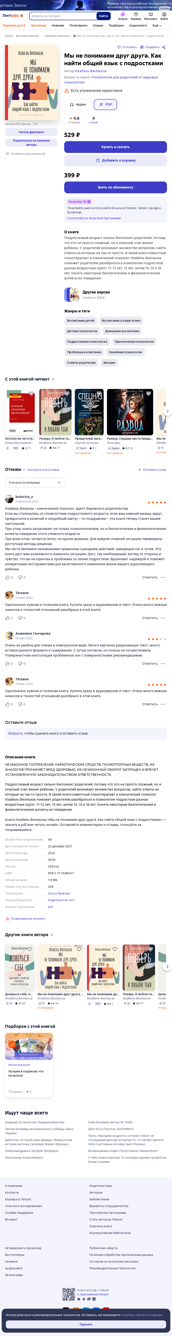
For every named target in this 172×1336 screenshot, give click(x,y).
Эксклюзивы (14, 1275)
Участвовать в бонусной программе (94, 218)
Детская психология (82, 331)
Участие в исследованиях (23, 1206)
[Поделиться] (164, 47)
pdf (50, 907)
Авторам (95, 1192)
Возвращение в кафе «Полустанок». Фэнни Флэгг (123, 1151)
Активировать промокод (23, 1248)
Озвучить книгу (100, 1226)
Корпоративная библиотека (110, 1233)
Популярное (78, 25)
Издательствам (100, 1186)
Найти (103, 16)
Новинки (58, 25)
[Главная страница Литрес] (13, 16)
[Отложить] (31, 394)
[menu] (35, 483)
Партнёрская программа (107, 1213)
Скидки (98, 25)
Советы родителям (81, 363)
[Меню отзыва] (163, 577)
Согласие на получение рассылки (113, 1261)
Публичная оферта (103, 1248)
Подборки (116, 25)
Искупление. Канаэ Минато (24, 1158)
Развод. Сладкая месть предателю (130, 438)
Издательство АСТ (61, 900)
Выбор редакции (19, 1065)
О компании (13, 1186)
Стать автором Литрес (105, 1219)
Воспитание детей (80, 320)
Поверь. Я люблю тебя (55, 438)
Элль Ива (113, 443)
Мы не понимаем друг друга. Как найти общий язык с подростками (61, 994)
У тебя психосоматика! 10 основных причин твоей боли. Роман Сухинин (127, 1160)
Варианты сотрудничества (108, 1206)
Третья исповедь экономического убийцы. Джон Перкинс (39, 1131)
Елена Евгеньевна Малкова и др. (20, 443)
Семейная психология (125, 352)
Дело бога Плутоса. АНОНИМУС (111, 1129)
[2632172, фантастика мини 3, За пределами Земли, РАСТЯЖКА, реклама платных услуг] (86, 5)
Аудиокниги (138, 25)
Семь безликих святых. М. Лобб (110, 1122)
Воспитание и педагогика (121, 320)
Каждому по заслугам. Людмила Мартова (34, 1122)
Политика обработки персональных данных (121, 1255)
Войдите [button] (15, 733)
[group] (86, 499)
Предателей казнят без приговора (89, 438)
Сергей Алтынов (87, 443)
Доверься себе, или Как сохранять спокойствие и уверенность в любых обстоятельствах (19, 994)
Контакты (12, 1192)
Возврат (11, 1219)
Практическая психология (134, 342)
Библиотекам (99, 1199)
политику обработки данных (142, 1315)
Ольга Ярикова (59, 893)
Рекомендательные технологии (112, 1268)
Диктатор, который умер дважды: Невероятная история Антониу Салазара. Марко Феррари (38, 1142)
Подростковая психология (87, 342)
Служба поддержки (19, 1213)
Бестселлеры (14, 1255)
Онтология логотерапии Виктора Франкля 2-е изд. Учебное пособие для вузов (20, 438)
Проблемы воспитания (84, 352)
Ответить (150, 577)
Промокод (38, 25)
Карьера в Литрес (18, 1199)
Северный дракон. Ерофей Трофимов (31, 1151)
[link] (80, 496)
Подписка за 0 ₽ (14, 25)
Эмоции (109, 363)
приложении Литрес (94, 1294)
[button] (74, 119)
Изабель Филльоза (53, 443)
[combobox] (63, 16)
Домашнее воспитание (122, 331)
